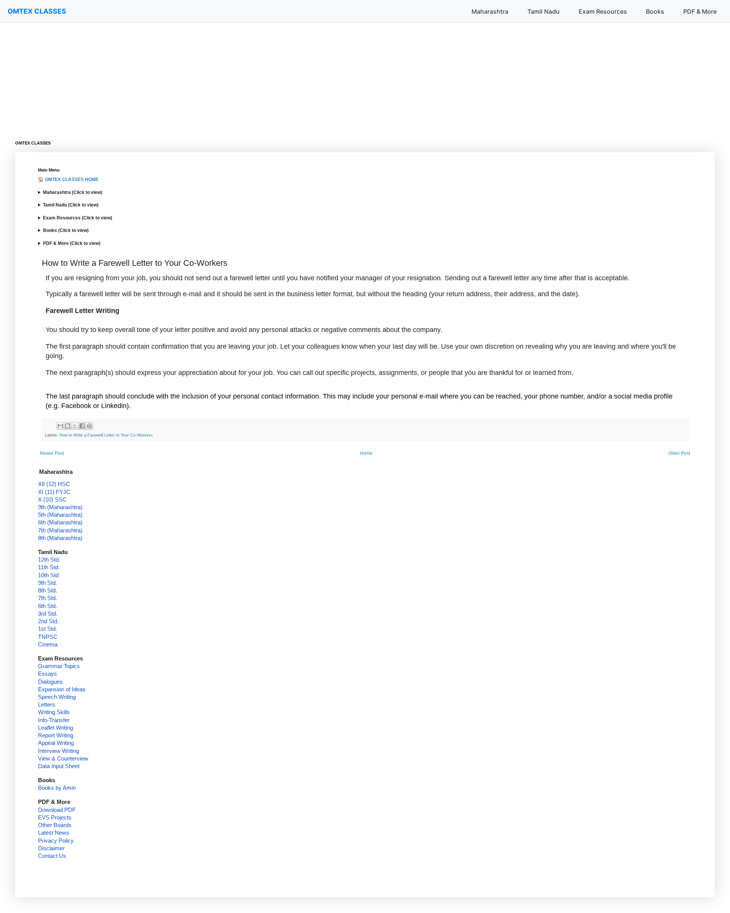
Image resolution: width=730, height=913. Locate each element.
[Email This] (60, 426)
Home (366, 453)
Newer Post (52, 453)
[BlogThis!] (67, 426)
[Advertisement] (243, 76)
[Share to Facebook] (82, 426)
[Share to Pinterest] (89, 426)
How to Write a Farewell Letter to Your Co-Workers (106, 435)
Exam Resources (603, 11)
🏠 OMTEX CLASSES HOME (68, 179)
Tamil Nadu (543, 11)
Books (655, 11)
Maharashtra (489, 11)
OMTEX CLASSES (37, 11)
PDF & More (700, 11)
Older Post (679, 453)
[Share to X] (75, 426)
